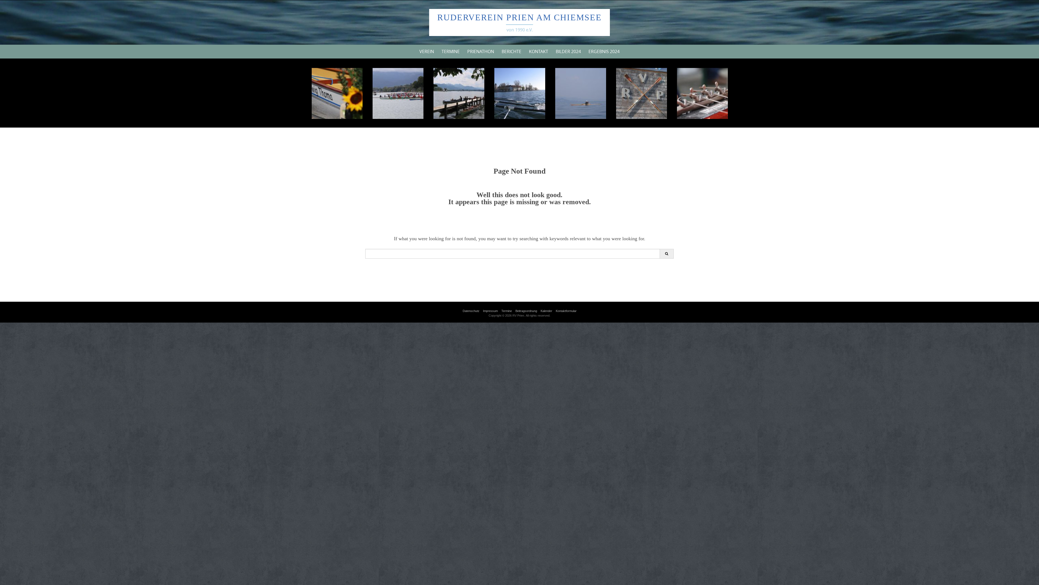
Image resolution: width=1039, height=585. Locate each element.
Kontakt (538, 51)
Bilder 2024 (568, 51)
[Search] (666, 254)
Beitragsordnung (526, 311)
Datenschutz (471, 311)
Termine (451, 51)
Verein (426, 51)
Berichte (511, 51)
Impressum (490, 311)
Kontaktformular (566, 311)
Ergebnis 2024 (604, 51)
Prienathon (480, 51)
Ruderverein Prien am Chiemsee (519, 17)
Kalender (546, 311)
